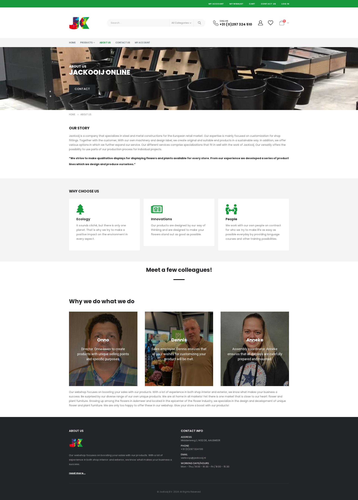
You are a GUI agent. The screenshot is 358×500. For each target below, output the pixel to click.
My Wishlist (236, 3)
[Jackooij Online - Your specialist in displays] (79, 22)
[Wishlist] (271, 22)
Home (72, 42)
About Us (105, 42)
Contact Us (268, 3)
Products (86, 42)
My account (142, 42)
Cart (252, 3)
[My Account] (260, 22)
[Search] (199, 23)
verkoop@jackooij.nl (193, 458)
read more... (77, 473)
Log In (285, 3)
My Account (216, 3)
